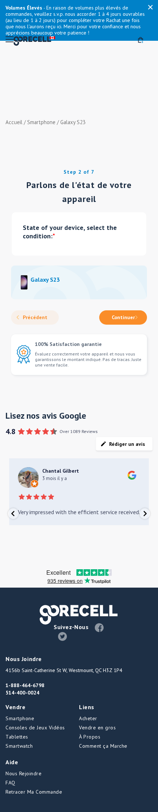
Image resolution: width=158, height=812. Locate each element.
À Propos (89, 736)
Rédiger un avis (127, 444)
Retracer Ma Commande (34, 791)
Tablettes (17, 736)
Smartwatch (19, 746)
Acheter (88, 718)
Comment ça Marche (103, 746)
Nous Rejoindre (24, 773)
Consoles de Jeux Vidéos (35, 727)
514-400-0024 (22, 692)
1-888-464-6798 (25, 685)
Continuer (123, 317)
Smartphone (41, 122)
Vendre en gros (97, 727)
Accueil (14, 122)
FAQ (10, 782)
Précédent (35, 317)
